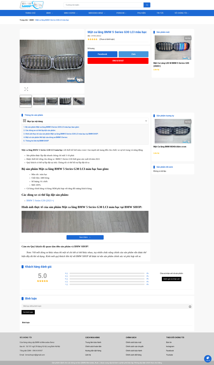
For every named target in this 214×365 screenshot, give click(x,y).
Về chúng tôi (181, 13)
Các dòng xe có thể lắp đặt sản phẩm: (40, 130)
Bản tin (169, 342)
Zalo (133, 54)
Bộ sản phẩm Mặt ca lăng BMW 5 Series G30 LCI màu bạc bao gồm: (52, 127)
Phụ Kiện (141, 13)
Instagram (170, 346)
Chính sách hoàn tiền (93, 346)
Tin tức (160, 13)
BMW (48, 13)
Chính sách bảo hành (134, 351)
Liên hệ (88, 355)
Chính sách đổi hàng (133, 355)
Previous (21, 101)
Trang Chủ (30, 13)
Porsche (121, 13)
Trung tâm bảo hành (93, 342)
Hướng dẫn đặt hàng (93, 351)
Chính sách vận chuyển (135, 346)
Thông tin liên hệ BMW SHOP (37, 141)
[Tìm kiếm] (147, 4)
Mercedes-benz (96, 13)
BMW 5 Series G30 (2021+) (40, 200)
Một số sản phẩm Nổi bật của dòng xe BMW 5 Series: (46, 137)
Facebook (102, 54)
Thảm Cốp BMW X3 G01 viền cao (168, 146)
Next (82, 101)
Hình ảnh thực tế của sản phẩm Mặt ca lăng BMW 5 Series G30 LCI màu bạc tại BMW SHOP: (61, 134)
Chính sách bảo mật (133, 342)
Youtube (169, 355)
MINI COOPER (70, 13)
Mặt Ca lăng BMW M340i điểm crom (169, 63)
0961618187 (118, 61)
